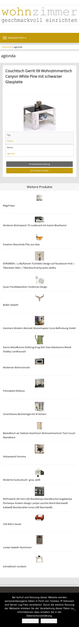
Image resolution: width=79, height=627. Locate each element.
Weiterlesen (49, 620)
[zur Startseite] (39, 15)
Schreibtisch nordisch (14, 566)
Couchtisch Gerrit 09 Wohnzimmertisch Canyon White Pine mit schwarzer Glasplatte (38, 76)
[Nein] (74, 610)
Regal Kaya (9, 205)
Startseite (7, 46)
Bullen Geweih (10, 304)
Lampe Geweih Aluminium (17, 547)
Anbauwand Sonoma (14, 456)
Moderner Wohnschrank (16, 367)
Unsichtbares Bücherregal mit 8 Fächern (24, 414)
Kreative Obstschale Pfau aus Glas (21, 244)
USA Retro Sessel (12, 524)
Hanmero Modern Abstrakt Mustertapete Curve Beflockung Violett (39, 328)
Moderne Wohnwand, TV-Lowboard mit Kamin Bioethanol (34, 225)
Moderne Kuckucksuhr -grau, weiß (21, 479)
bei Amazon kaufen (39, 170)
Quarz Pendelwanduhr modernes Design (25, 286)
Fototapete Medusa (14, 390)
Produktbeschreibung (39, 164)
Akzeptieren (30, 620)
